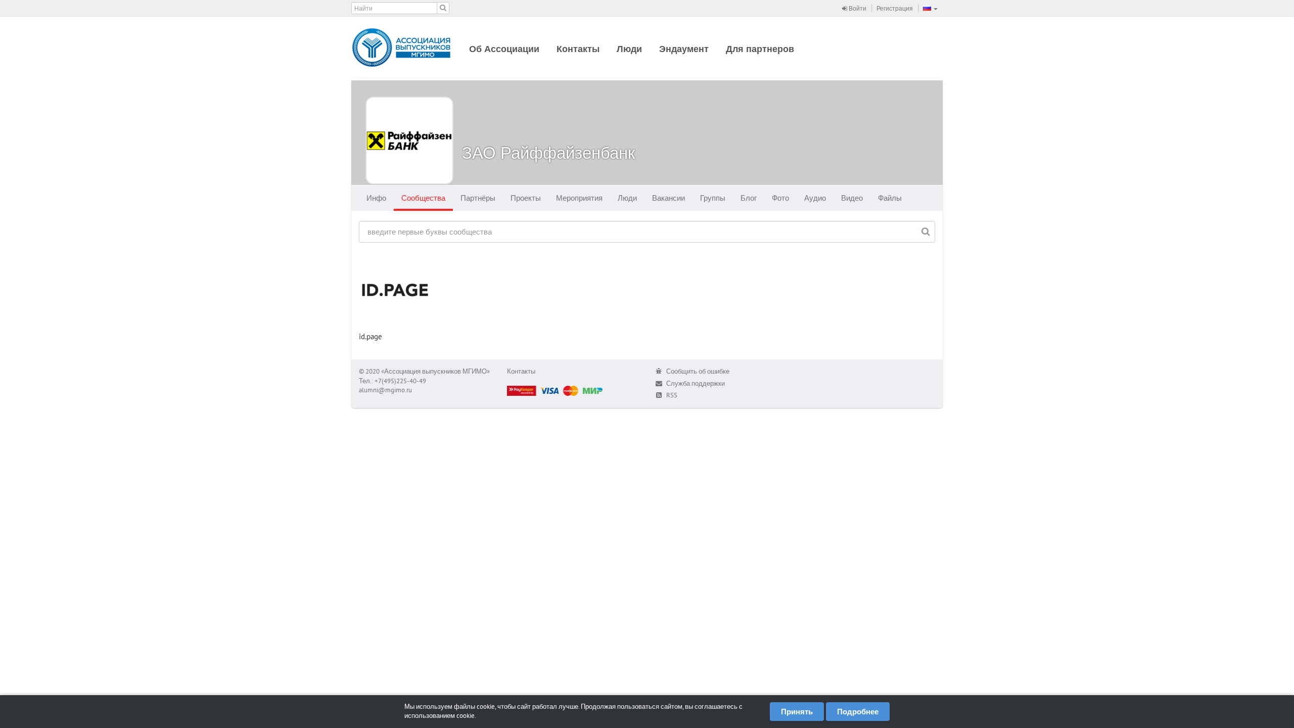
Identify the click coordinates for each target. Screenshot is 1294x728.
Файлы (890, 198)
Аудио (815, 198)
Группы (712, 198)
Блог (749, 198)
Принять (797, 711)
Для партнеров (760, 49)
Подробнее (858, 711)
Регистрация (894, 8)
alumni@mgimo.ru (385, 390)
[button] (930, 8)
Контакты (578, 49)
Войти (856, 8)
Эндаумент (684, 49)
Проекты (526, 198)
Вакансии (668, 198)
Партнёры (477, 198)
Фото (780, 198)
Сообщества (423, 198)
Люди (629, 49)
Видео (852, 198)
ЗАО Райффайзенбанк (548, 152)
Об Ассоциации (504, 49)
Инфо (376, 198)
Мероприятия (579, 198)
